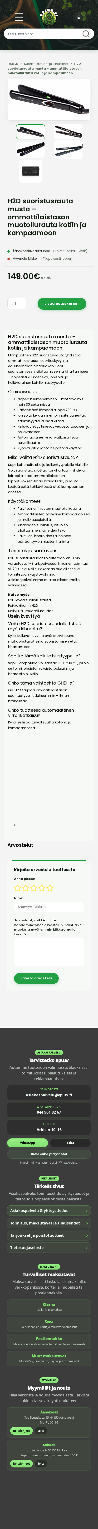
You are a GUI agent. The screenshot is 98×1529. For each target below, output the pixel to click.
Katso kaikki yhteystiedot (49, 1154)
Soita (70, 1143)
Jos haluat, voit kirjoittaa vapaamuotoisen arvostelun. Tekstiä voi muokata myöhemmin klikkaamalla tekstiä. (48, 927)
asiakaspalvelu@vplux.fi (49, 1095)
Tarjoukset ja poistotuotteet (49, 1235)
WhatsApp (27, 1143)
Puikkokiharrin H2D (23, 605)
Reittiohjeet (21, 1431)
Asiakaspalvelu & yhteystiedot (49, 1210)
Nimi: (18, 898)
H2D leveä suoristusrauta (29, 600)
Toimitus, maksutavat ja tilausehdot (49, 1223)
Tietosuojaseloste (49, 1247)
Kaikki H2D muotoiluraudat (30, 611)
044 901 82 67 (49, 1112)
